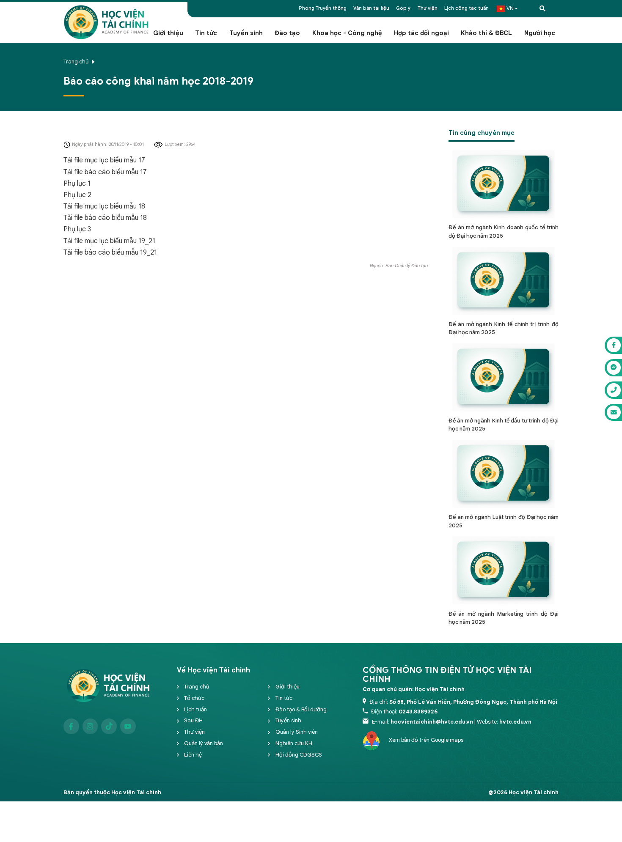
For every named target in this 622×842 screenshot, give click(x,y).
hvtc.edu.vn (515, 721)
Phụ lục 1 (77, 183)
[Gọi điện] (613, 390)
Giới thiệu (168, 33)
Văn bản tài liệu (371, 8)
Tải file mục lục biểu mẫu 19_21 (109, 241)
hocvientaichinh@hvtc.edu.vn (432, 721)
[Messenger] (613, 367)
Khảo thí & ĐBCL (486, 33)
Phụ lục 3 (77, 229)
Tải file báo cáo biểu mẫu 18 (105, 218)
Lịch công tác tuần (466, 8)
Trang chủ (75, 61)
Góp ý (403, 8)
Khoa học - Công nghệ (347, 33)
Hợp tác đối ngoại (421, 33)
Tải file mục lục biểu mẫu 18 (104, 206)
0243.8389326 (418, 711)
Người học (539, 33)
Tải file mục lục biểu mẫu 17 (104, 160)
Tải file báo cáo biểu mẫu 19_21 (110, 252)
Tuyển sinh (246, 33)
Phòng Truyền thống (323, 8)
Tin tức (206, 33)
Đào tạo (287, 33)
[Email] (613, 412)
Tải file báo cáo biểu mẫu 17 (105, 172)
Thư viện (428, 8)
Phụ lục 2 (77, 195)
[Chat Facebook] (613, 345)
